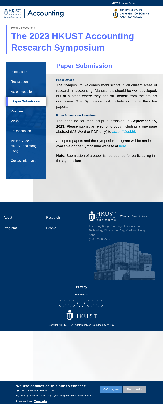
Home (15, 27)
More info (40, 401)
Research (27, 27)
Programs (10, 228)
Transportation (21, 131)
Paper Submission (26, 101)
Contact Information (24, 160)
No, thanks (134, 389)
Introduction (19, 71)
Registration (19, 81)
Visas (15, 121)
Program (17, 111)
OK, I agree (111, 389)
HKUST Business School (123, 3)
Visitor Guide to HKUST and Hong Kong (24, 146)
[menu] (156, 14)
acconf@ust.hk (124, 132)
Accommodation (22, 91)
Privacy (81, 287)
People (51, 228)
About (8, 217)
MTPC (110, 325)
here (122, 146)
